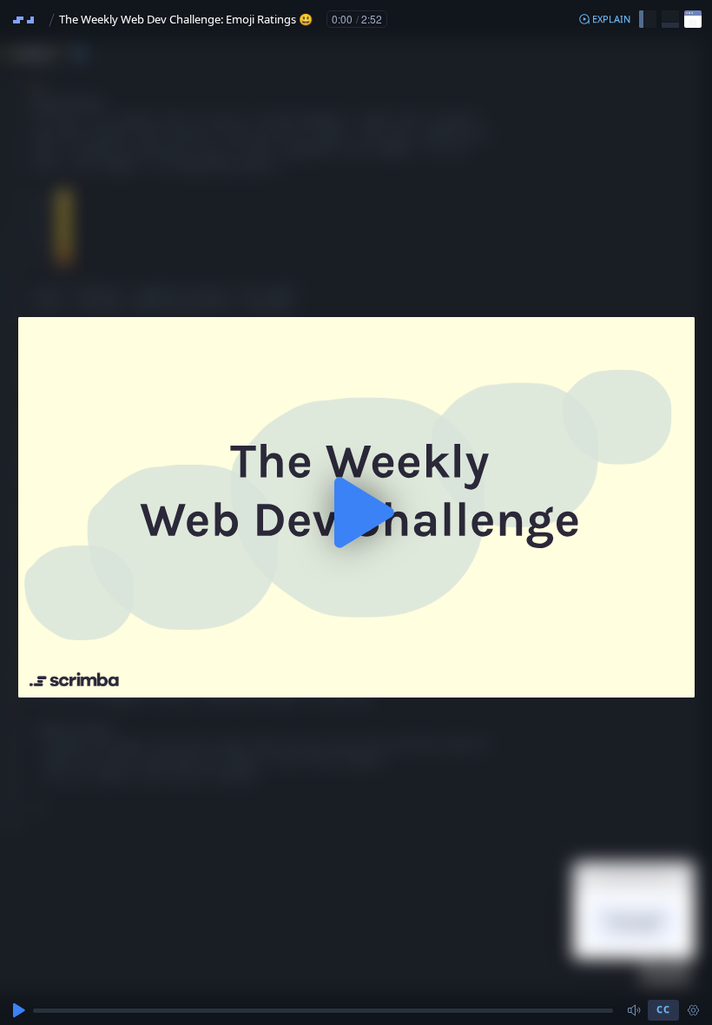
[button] (604, 19)
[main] (356, 512)
